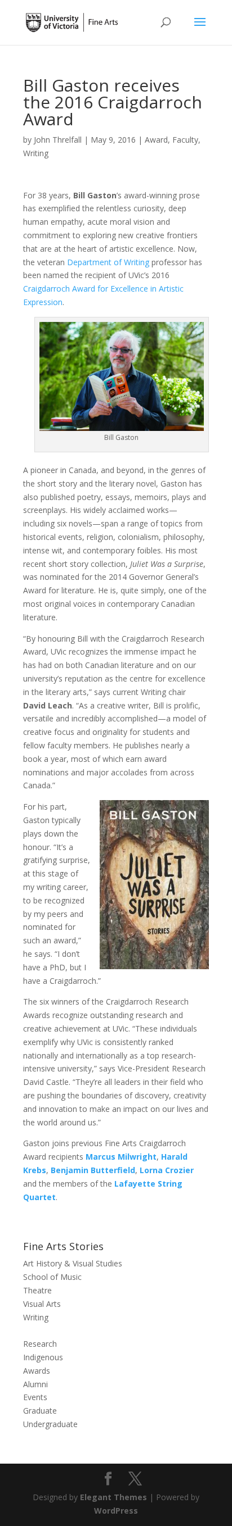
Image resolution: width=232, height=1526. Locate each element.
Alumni (35, 1384)
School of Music (52, 1276)
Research (40, 1343)
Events (35, 1397)
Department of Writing (108, 262)
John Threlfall (58, 139)
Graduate (40, 1410)
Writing (35, 153)
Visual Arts (42, 1303)
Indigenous (43, 1357)
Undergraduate (50, 1424)
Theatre (37, 1290)
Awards (36, 1370)
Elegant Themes (113, 1497)
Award (156, 139)
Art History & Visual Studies (72, 1263)
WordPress (116, 1510)
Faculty (185, 139)
